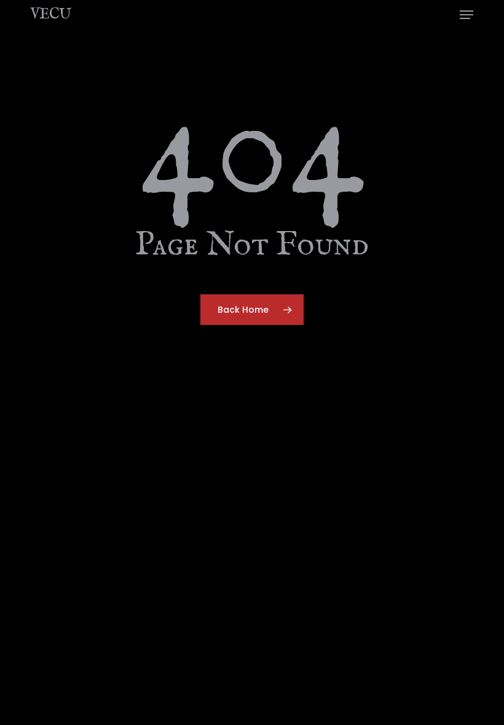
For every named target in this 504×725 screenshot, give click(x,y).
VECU (50, 14)
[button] (466, 15)
